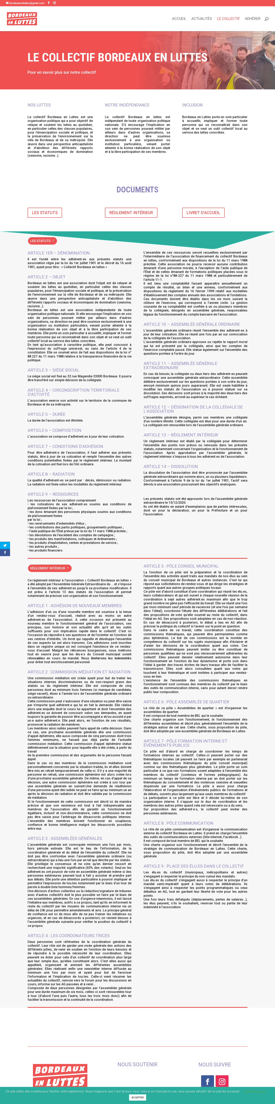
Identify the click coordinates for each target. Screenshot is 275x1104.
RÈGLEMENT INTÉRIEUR (47, 568)
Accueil (179, 19)
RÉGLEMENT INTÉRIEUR (131, 212)
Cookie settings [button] (255, 1091)
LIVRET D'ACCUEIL (203, 212)
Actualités (201, 19)
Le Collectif (228, 19)
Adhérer (253, 19)
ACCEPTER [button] (137, 1097)
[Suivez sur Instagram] (222, 1081)
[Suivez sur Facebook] (207, 1081)
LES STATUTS (45, 212)
